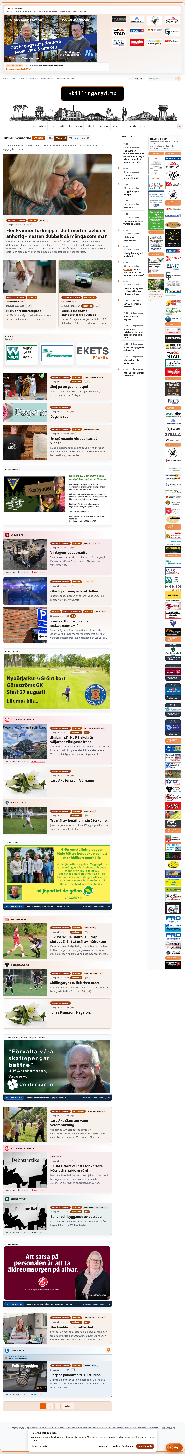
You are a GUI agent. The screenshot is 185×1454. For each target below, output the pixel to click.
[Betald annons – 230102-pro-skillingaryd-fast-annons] (173, 936)
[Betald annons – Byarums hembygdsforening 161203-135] (173, 945)
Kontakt (70, 78)
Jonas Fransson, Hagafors (131, 318)
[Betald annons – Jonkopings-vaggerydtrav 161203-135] (173, 824)
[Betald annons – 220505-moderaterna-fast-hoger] (173, 727)
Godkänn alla (145, 1446)
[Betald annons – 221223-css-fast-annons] (173, 284)
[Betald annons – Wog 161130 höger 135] (173, 623)
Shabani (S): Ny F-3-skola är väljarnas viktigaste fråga (133, 291)
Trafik (13, 78)
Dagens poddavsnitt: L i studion (133, 374)
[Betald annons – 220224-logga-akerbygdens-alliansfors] (173, 503)
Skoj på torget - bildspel (131, 193)
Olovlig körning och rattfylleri (133, 254)
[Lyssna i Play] (108, 1350)
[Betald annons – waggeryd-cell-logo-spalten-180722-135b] (22, 353)
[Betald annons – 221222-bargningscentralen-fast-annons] (173, 535)
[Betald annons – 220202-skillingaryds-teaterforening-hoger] (173, 908)
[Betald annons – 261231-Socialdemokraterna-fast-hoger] (173, 671)
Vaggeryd (61, 138)
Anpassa (103, 1446)
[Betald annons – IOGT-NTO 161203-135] (173, 928)
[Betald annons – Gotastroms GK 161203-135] (173, 749)
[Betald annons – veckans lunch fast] (173, 158)
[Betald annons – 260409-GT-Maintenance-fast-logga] (172, 32)
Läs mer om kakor (39, 1446)
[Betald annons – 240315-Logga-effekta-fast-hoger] (173, 319)
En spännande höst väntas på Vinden (133, 222)
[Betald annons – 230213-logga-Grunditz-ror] (173, 217)
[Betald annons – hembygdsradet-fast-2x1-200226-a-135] (173, 847)
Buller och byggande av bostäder (133, 349)
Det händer (22, 78)
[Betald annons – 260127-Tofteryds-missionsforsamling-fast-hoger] (173, 468)
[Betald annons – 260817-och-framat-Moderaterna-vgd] (56, 38)
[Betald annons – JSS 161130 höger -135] (173, 615)
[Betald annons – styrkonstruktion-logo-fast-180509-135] (57, 353)
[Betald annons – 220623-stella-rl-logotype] (173, 435)
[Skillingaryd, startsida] (92, 93)
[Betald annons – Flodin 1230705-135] (173, 429)
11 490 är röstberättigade (131, 176)
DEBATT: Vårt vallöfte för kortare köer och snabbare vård (133, 333)
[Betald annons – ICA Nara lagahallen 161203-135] (173, 185)
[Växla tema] (180, 126)
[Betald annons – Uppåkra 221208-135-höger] (93, 353)
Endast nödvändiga (123, 1446)
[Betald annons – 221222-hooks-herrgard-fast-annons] (173, 175)
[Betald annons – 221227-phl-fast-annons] (172, 41)
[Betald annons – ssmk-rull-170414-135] (173, 758)
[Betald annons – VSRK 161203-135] (173, 798)
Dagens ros (129, 207)
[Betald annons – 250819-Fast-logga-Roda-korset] (173, 330)
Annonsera (60, 78)
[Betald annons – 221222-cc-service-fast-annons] (173, 542)
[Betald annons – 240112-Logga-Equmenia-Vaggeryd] (173, 460)
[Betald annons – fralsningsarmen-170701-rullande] (173, 511)
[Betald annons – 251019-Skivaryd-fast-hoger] (173, 856)
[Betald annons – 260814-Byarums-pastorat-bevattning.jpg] (156, 290)
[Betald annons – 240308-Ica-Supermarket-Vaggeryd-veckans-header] (172, 20)
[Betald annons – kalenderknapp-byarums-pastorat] (154, 42)
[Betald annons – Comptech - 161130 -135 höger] (173, 571)
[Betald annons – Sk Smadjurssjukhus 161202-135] (173, 311)
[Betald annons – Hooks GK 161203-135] (173, 815)
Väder (5, 78)
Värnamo (73, 138)
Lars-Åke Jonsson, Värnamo (132, 305)
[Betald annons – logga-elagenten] (137, 42)
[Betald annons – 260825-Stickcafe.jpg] (156, 165)
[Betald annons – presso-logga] (173, 596)
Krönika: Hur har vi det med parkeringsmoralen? (133, 272)
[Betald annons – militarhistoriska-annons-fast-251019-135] (173, 882)
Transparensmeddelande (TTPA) (18, 69)
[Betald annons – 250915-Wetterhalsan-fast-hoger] (119, 43)
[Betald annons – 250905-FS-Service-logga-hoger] (173, 259)
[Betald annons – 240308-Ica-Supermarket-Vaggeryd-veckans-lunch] (173, 165)
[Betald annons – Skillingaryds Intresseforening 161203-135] (173, 838)
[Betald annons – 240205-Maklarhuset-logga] (173, 440)
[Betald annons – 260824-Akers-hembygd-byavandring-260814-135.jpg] (156, 220)
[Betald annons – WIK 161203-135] (173, 782)
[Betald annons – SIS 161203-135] (173, 789)
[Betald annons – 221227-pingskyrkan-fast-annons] (173, 520)
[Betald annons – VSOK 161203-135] (173, 774)
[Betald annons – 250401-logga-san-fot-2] (173, 238)
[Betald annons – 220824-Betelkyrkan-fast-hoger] (173, 485)
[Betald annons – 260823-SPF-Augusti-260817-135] (156, 183)
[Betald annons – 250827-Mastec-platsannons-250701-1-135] (156, 244)
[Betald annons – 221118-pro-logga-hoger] (173, 919)
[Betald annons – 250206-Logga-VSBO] (173, 414)
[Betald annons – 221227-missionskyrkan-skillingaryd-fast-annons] (173, 491)
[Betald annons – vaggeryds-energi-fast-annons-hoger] (173, 965)
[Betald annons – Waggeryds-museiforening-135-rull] (173, 874)
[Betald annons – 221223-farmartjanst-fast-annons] (173, 291)
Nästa (68, 1406)
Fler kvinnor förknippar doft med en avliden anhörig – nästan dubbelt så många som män (133, 156)
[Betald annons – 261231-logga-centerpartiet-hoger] (173, 651)
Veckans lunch (47, 78)
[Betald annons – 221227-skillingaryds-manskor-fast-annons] (173, 953)
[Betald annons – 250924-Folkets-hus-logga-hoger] (173, 389)
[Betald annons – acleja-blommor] (173, 363)
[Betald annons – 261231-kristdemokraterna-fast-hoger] (173, 691)
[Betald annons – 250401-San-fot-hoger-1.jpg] (173, 303)
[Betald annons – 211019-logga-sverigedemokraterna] (173, 709)
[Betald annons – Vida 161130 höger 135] (173, 606)
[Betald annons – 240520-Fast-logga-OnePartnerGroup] (137, 19)
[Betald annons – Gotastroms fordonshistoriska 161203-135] (173, 865)
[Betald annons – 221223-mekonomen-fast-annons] (173, 549)
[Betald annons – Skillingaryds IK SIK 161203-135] (173, 806)
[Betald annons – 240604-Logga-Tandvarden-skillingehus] (173, 296)
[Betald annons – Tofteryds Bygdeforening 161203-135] (173, 897)
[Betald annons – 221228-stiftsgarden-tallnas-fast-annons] (154, 20)
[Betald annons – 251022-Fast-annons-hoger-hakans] (173, 225)
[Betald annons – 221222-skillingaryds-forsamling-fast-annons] (154, 30)
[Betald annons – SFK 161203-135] (173, 765)
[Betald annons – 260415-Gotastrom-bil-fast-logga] (119, 19)
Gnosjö (85, 138)
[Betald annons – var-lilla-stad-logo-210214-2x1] (119, 32)
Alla (51, 138)
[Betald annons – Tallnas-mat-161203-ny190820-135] (173, 195)
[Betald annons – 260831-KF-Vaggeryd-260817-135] (156, 265)
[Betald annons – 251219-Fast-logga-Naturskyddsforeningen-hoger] (173, 889)
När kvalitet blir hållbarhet (131, 361)
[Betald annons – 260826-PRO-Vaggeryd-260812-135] (156, 200)
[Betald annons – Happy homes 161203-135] (173, 339)
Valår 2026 (34, 78)
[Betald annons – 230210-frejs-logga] (173, 401)
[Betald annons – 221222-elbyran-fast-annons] (137, 31)
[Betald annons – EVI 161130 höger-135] (173, 632)
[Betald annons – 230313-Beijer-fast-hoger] (173, 347)
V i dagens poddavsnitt (129, 238)
